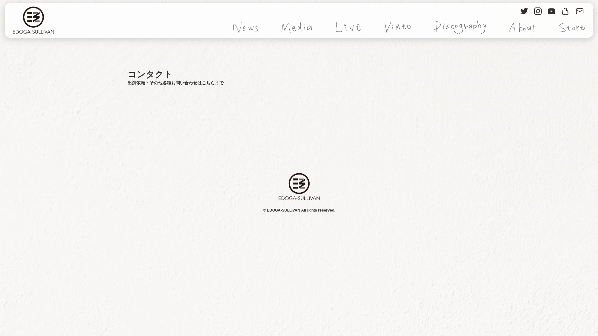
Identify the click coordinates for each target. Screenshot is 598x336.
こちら (208, 82)
